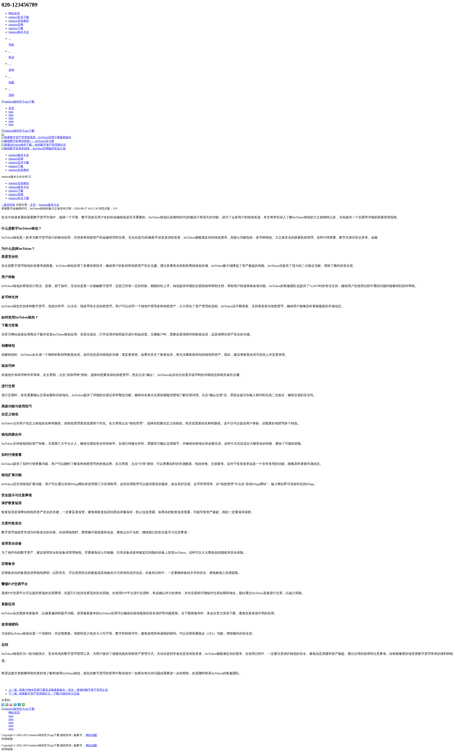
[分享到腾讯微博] (15, 704)
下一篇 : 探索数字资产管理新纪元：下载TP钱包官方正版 (44, 693)
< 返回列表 (8, 204)
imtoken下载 (16, 28)
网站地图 (91, 735)
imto (11, 111)
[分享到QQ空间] (7, 704)
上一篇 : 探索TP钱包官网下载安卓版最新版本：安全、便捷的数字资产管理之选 (58, 689)
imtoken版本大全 (19, 32)
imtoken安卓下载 (19, 17)
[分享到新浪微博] (11, 704)
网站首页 (14, 13)
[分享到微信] (23, 704)
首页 (11, 108)
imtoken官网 (16, 24)
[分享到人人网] (19, 704)
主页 (33, 204)
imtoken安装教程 (19, 20)
